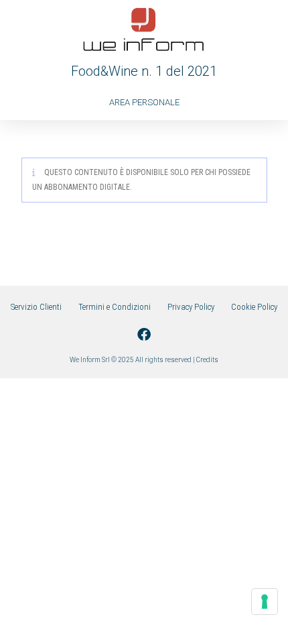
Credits (207, 359)
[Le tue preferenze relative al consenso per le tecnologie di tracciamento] (264, 601)
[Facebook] (144, 334)
